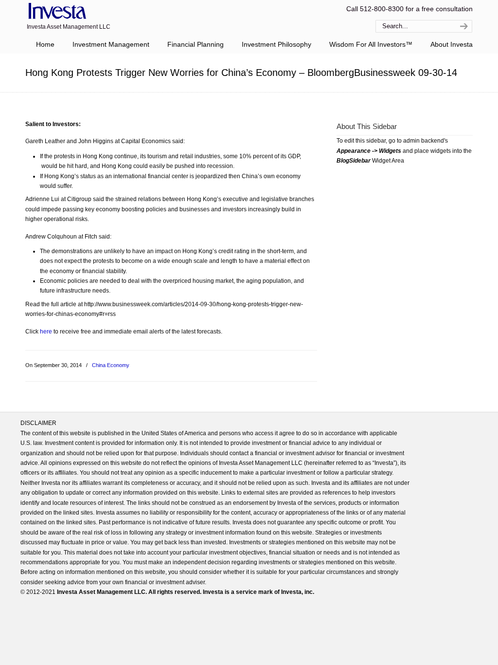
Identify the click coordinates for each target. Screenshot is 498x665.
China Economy (110, 365)
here (46, 331)
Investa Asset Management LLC (55, 11)
